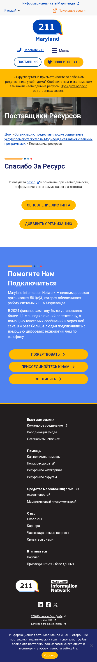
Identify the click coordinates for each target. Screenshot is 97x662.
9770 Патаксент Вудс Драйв (46, 616)
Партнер (33, 557)
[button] (19, 10)
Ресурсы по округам (42, 477)
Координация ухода (42, 432)
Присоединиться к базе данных (50, 564)
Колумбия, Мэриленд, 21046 (46, 624)
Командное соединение (45, 425)
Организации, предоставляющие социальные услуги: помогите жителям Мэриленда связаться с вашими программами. (48, 139)
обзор (31, 182)
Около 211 (34, 519)
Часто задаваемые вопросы (48, 533)
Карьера (33, 526)
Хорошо (50, 655)
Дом (8, 134)
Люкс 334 (46, 620)
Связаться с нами (40, 539)
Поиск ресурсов (38, 463)
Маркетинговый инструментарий (51, 501)
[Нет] (91, 645)
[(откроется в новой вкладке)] (48, 586)
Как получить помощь (43, 456)
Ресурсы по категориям (44, 470)
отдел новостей (38, 494)
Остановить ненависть (44, 439)
